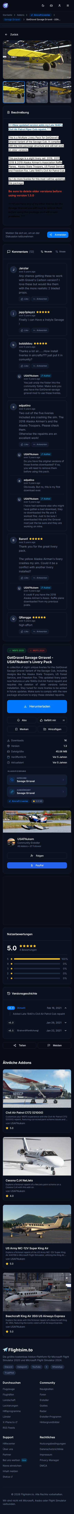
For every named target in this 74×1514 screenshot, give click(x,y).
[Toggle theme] (43, 5)
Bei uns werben (14, 1460)
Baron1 (23, 539)
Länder (7, 1416)
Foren (43, 1394)
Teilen (22, 1045)
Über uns (8, 1449)
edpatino (25, 405)
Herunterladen (39, 706)
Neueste (48, 251)
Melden (57, 1045)
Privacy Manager (49, 1460)
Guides (43, 1405)
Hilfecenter (9, 1443)
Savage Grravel (12, 19)
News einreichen (12, 1465)
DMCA (43, 1465)
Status (6, 1476)
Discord (8, 1367)
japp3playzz (27, 312)
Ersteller (44, 1400)
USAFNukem (31, 375)
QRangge (25, 617)
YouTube (36, 1367)
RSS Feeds (9, 1427)
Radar (43, 1411)
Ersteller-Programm (50, 1416)
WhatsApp (57, 1367)
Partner (7, 1454)
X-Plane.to (9, 1422)
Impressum (46, 1454)
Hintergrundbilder (50, 1422)
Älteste (62, 251)
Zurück (14, 34)
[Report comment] (52, 299)
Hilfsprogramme (12, 1411)
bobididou (25, 343)
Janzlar (24, 268)
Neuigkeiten (46, 1388)
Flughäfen (8, 1394)
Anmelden (60, 234)
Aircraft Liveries (42, 15)
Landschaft (9, 1400)
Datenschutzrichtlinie (51, 1449)
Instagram (22, 1367)
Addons (20, 15)
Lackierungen (10, 1405)
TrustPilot (9, 1372)
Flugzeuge (9, 1388)
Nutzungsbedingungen (53, 1443)
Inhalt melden (10, 1471)
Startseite (7, 15)
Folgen (40, 855)
